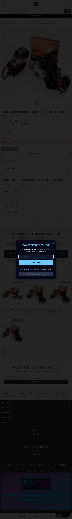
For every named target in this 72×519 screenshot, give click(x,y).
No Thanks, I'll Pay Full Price (36, 274)
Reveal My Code (36, 262)
